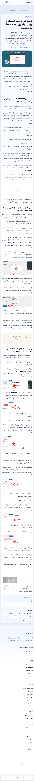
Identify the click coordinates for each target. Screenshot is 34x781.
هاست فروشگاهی (29, 670)
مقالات (31, 743)
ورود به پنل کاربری (27, 652)
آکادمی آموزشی (29, 749)
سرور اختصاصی (29, 694)
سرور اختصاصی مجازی (28, 691)
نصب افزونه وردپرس (27, 620)
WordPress (23, 8)
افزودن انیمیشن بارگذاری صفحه (24, 617)
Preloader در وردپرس (26, 613)
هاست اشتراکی (29, 664)
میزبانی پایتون (30, 680)
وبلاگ (32, 746)
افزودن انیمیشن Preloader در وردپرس (12, 613)
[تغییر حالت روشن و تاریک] (9, 2)
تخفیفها (31, 731)
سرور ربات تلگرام (29, 701)
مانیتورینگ (30, 707)
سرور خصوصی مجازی (28, 688)
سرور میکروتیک (29, 697)
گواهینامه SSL (29, 719)
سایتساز (31, 722)
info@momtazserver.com (26, 648)
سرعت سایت (13, 617)
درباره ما (31, 752)
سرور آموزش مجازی (28, 704)
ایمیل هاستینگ (29, 673)
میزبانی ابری (30, 676)
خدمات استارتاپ (29, 728)
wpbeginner (24, 597)
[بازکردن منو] (2, 2)
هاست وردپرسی (29, 667)
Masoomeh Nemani (23, 48)
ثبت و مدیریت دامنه (28, 715)
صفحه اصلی (30, 8)
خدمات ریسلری (29, 725)
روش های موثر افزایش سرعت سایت (15, 139)
